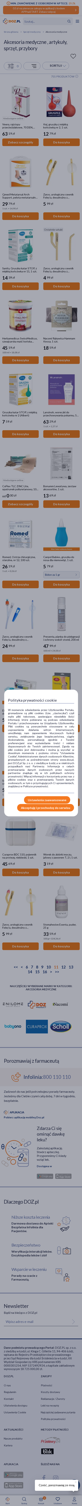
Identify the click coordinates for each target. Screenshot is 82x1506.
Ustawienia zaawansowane (47, 800)
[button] (75, 1481)
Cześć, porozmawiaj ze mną (56, 1485)
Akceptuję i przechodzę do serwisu (45, 808)
